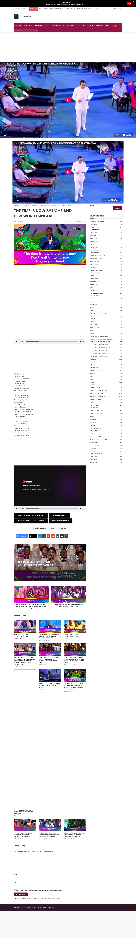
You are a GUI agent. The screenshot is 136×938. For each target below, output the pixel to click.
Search (92, 205)
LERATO (93, 330)
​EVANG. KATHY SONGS (98, 273)
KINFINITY (94, 316)
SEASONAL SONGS (42, 25)
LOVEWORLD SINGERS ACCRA (100, 336)
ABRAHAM (94, 224)
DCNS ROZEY (95, 253)
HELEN (93, 287)
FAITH (93, 276)
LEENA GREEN (95, 327)
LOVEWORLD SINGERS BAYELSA (103, 347)
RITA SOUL (94, 405)
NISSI (93, 373)
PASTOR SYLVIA (96, 399)
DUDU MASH (95, 261)
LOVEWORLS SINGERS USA (99, 356)
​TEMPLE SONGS (96, 436)
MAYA (93, 365)
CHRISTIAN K (95, 241)
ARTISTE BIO (95, 230)
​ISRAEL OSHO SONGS (97, 293)
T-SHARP (94, 431)
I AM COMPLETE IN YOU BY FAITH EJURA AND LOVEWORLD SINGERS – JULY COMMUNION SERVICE (49, 660)
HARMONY (94, 284)
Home (17, 205)
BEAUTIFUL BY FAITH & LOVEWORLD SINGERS (21, 635)
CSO (92, 244)
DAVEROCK (94, 247)
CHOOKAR (94, 238)
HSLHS (53, 528)
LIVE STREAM (89, 25)
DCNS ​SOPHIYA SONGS (98, 256)
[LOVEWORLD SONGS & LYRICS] (23, 16)
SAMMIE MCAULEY (97, 411)
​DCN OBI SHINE (96, 250)
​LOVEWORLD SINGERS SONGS (28, 205)
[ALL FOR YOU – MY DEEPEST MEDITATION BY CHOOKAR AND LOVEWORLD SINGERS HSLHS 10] (50, 825)
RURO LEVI (94, 408)
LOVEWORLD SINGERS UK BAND (103, 353)
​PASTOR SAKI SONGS (97, 393)
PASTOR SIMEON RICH (98, 396)
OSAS (93, 385)
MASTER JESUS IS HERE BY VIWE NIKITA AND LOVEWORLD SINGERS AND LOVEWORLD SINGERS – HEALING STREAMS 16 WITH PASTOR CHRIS (25, 660)
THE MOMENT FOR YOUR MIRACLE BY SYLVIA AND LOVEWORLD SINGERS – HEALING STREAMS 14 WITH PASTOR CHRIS (74, 686)
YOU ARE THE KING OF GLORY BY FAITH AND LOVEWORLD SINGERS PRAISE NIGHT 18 (24, 834)
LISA (92, 333)
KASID (93, 310)
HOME (19, 25)
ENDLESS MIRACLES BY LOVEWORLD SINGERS (71, 635)
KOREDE (93, 322)
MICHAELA (94, 367)
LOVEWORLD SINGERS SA (101, 350)
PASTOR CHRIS (96, 388)
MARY (93, 362)
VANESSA (94, 457)
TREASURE (94, 442)
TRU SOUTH (95, 445)
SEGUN (93, 419)
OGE (92, 382)
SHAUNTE (94, 422)
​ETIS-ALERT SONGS (97, 270)
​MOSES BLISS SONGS (98, 370)
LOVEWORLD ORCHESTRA (101, 345)
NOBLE (93, 376)
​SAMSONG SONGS (97, 413)
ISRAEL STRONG (96, 296)
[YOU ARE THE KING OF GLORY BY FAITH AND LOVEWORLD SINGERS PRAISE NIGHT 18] (25, 825)
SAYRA (93, 416)
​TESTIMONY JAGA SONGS (99, 439)
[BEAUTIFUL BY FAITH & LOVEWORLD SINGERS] (25, 626)
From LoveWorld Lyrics (49, 907)
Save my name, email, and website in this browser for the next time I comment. (38, 890)
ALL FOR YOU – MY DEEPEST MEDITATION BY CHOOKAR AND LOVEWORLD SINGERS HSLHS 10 (49, 834)
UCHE (93, 451)
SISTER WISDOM (96, 428)
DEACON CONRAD (96, 258)
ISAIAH (93, 290)
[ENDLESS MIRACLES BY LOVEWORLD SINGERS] (75, 626)
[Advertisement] (68, 48)
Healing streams (40, 528)
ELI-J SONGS (95, 264)
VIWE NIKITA (95, 462)
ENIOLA (93, 267)
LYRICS (21, 555)
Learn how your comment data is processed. (50, 898)
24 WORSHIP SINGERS (98, 221)
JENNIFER (94, 304)
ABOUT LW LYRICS (104, 25)
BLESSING (94, 233)
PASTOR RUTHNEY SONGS (99, 390)
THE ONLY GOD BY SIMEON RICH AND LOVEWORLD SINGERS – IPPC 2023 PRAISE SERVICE (50, 636)
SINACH (93, 425)
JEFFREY (94, 301)
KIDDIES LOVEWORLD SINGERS (100, 313)
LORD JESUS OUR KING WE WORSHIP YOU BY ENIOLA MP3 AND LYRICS (23, 812)
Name (16, 874)
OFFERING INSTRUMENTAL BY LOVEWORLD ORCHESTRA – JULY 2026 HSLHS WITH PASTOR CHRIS (37, 563)
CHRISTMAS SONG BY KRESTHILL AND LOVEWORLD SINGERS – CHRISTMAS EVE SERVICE (74, 834)
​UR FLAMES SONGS (97, 454)
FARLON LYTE (95, 281)
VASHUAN (94, 459)
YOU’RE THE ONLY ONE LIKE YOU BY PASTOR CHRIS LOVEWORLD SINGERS (50, 685)
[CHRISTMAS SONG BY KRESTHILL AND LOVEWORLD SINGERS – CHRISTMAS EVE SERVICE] (75, 825)
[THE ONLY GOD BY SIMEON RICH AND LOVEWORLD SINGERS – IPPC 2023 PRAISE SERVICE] (50, 626)
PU (92, 402)
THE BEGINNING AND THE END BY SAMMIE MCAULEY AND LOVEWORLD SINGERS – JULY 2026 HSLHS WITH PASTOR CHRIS (75, 8)
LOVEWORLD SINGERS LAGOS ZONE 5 (103, 339)
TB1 (92, 434)
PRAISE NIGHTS (58, 25)
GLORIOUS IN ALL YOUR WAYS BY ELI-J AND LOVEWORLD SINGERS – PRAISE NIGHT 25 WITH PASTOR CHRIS (75, 660)
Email (16, 882)
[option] (50, 562)
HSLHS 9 (63, 528)
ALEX (92, 227)
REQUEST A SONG (74, 25)
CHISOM (93, 235)
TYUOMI (93, 448)
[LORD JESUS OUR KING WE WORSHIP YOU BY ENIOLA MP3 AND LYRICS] (25, 738)
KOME (93, 319)
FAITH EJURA (95, 278)
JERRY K (93, 307)
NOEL (93, 379)
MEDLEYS (28, 25)
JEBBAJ (93, 299)
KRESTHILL (94, 324)
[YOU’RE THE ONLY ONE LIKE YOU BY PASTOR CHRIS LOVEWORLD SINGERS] (50, 675)
